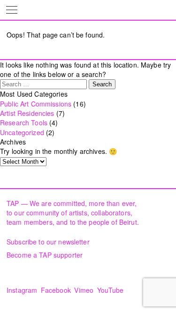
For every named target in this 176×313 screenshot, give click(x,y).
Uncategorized (22, 132)
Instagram (22, 290)
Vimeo (83, 290)
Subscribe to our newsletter (48, 241)
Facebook (56, 290)
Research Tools (23, 122)
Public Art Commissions (35, 103)
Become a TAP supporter (45, 255)
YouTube (110, 290)
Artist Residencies (27, 113)
